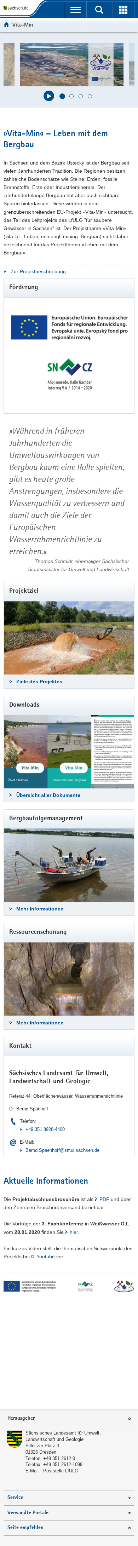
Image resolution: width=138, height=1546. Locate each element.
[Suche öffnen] (99, 9)
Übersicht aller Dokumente (48, 795)
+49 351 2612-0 (59, 1458)
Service (15, 1497)
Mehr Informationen (40, 909)
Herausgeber (21, 1418)
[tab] (69, 1418)
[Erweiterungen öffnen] (123, 9)
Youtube (45, 1256)
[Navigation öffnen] (75, 9)
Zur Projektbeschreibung (38, 271)
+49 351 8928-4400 (45, 1129)
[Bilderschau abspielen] (49, 96)
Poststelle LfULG (60, 1470)
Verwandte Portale (27, 1513)
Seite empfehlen (25, 1527)
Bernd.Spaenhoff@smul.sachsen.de (62, 1150)
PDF (104, 1199)
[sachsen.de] (17, 8)
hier (74, 1232)
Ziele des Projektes (39, 681)
